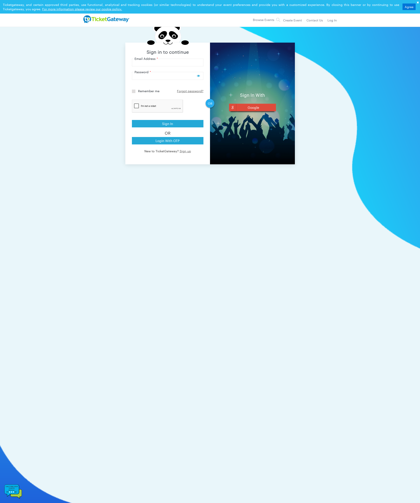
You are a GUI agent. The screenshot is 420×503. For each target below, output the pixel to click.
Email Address (146, 58)
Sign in (167, 123)
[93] (106, 19)
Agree (409, 7)
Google (253, 107)
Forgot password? (190, 91)
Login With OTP (168, 140)
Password (143, 72)
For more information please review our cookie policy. (82, 9)
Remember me (148, 91)
